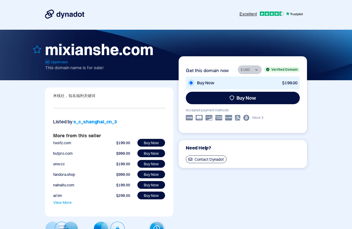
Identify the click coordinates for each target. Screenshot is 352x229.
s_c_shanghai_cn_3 (95, 122)
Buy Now (246, 98)
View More (62, 202)
